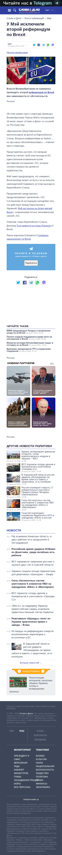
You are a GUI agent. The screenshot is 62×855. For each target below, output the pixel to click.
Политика (42, 776)
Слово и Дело (14, 18)
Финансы (41, 783)
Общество (42, 773)
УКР (47, 10)
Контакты (40, 735)
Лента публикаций (34, 18)
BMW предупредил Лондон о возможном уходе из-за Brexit (28, 331)
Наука (39, 763)
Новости (14, 530)
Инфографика (31, 671)
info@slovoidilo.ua (31, 799)
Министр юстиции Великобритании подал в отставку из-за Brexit (30, 344)
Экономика (43, 787)
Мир (49, 18)
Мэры (17, 783)
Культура (41, 759)
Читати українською (17, 52)
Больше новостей (29, 663)
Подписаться (31, 263)
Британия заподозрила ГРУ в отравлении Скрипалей (29, 350)
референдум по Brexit (41, 92)
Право (39, 780)
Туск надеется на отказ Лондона (33, 225)
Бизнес (40, 756)
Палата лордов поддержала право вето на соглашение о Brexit (29, 337)
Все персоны (22, 787)
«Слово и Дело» (26, 713)
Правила (40, 739)
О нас (40, 731)
